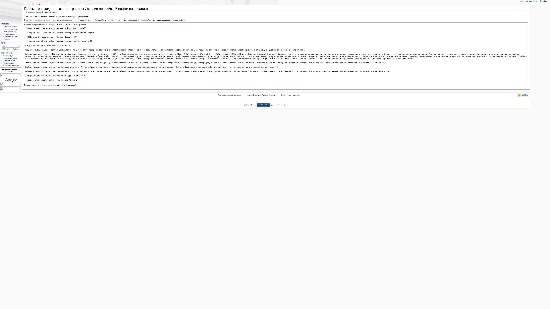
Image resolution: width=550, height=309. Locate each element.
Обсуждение (39, 4)
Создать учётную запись (529, 1)
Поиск (3, 43)
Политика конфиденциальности (229, 95)
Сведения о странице (11, 65)
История (64, 4)
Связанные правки (10, 58)
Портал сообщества (10, 29)
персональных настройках (173, 20)
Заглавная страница (10, 26)
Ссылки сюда (8, 56)
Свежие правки (8, 34)
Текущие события (9, 31)
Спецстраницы (8, 63)
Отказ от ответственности (290, 95)
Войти (544, 1)
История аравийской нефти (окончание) (42, 12)
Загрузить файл (9, 61)
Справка (6, 39)
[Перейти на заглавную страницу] (11, 11)
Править (53, 4)
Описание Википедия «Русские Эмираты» (260, 95)
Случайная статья (10, 36)
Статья (28, 4)
